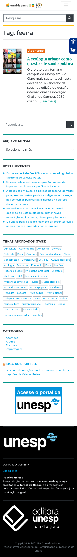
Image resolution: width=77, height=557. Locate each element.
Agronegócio (26, 248)
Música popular (38, 287)
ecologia (9, 265)
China (67, 254)
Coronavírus (29, 259)
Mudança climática (36, 276)
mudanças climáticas (16, 281)
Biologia (56, 248)
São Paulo (49, 304)
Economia (22, 265)
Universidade (30, 309)
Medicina (9, 276)
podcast (21, 292)
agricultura (10, 248)
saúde (63, 298)
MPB (19, 276)
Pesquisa (9, 292)
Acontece (36, 51)
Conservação (11, 259)
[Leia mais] (47, 101)
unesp (61, 304)
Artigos (10, 341)
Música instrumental (15, 287)
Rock (37, 298)
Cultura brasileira (60, 259)
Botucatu (9, 254)
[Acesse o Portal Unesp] (38, 400)
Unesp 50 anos (12, 309)
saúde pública (11, 304)
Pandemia (55, 287)
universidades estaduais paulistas (22, 315)
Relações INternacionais (17, 298)
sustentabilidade (31, 304)
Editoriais (11, 345)
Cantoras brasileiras (50, 254)
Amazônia (43, 248)
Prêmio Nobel (54, 292)
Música (34, 281)
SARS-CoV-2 (50, 298)
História (58, 265)
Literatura (57, 270)
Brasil (20, 254)
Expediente (10, 470)
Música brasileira (50, 281)
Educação (36, 265)
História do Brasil (13, 270)
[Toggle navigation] (66, 5)
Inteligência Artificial (37, 270)
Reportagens (14, 348)
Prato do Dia (36, 292)
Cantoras (31, 254)
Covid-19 (43, 259)
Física (48, 265)
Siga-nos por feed (22, 364)
